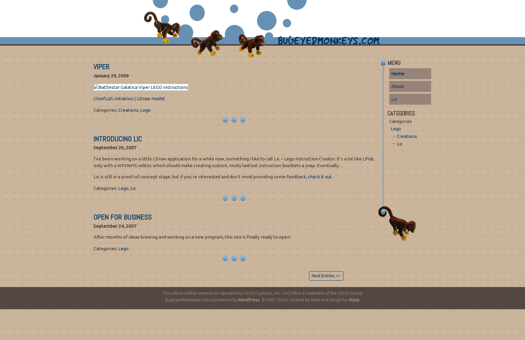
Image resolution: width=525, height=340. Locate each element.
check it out (320, 176)
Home (397, 73)
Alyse (353, 299)
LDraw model (151, 98)
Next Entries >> (326, 275)
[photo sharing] (141, 86)
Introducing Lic (118, 138)
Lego (145, 110)
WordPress (249, 299)
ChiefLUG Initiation (113, 98)
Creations (128, 110)
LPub (368, 158)
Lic (133, 188)
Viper (102, 66)
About (397, 86)
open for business (123, 217)
